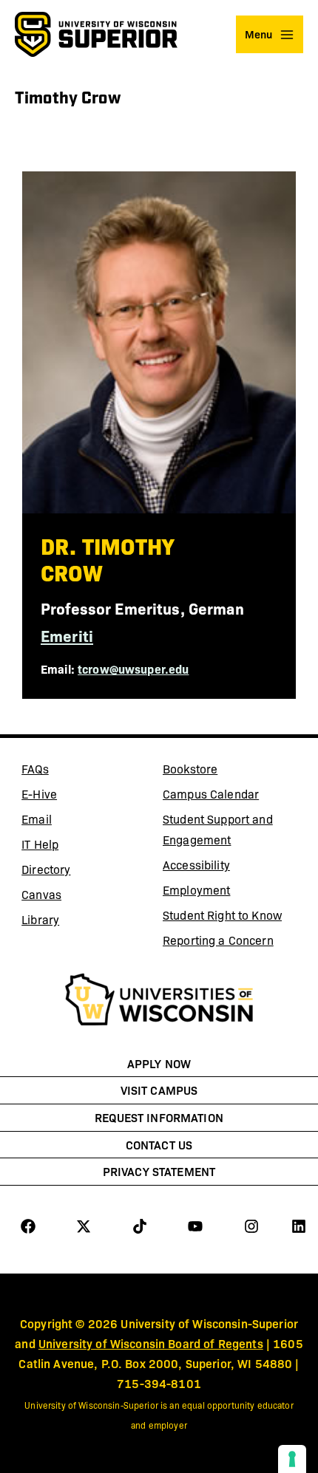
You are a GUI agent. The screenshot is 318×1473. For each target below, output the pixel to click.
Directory (45, 869)
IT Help (76, 846)
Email (76, 821)
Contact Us (159, 1144)
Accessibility (196, 864)
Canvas (76, 896)
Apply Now (159, 1063)
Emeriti (67, 635)
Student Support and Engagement (218, 829)
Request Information (159, 1117)
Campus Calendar (211, 794)
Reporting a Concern (218, 940)
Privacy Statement (159, 1171)
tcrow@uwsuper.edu (133, 668)
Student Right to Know (222, 915)
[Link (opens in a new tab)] (159, 1001)
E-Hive (76, 796)
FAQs (35, 768)
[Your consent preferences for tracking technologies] (292, 1459)
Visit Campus (159, 1089)
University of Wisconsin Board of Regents (150, 1343)
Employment (196, 890)
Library (76, 922)
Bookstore (217, 771)
